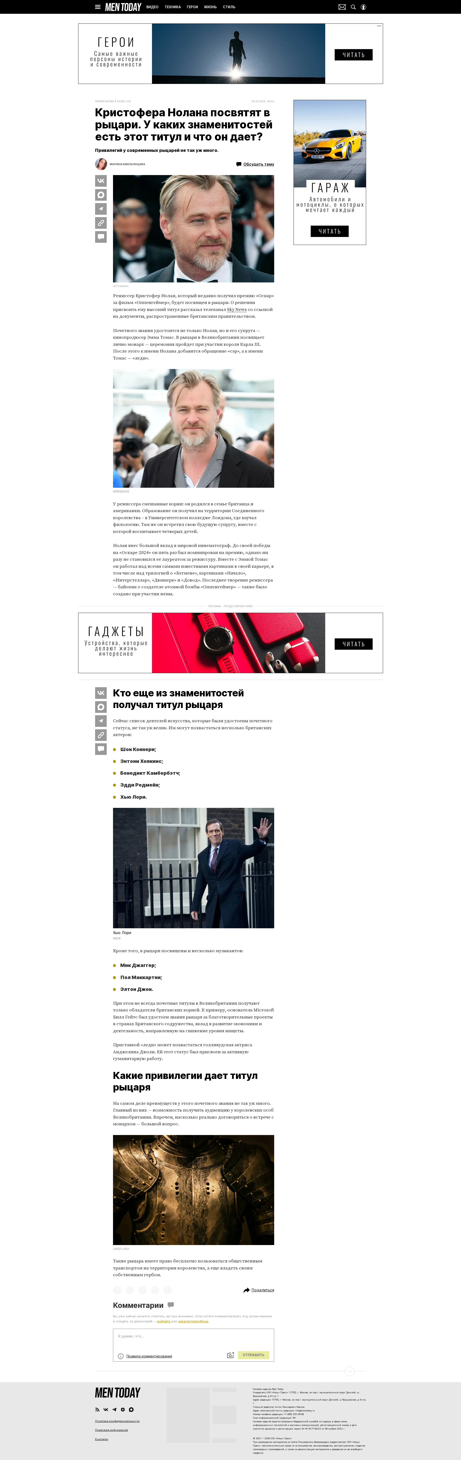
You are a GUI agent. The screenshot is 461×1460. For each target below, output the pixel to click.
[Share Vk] (101, 181)
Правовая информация (111, 1430)
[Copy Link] (101, 223)
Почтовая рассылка (342, 7)
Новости (124, 101)
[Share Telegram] (101, 209)
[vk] (106, 1409)
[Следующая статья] (230, 1371)
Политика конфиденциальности (117, 1421)
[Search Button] (353, 7)
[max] (131, 1409)
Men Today (123, 7)
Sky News (237, 309)
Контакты (101, 1439)
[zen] (123, 1409)
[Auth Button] (363, 7)
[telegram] (114, 1409)
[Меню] (97, 7)
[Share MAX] (101, 195)
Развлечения (104, 101)
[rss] (97, 1409)
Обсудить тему (258, 164)
